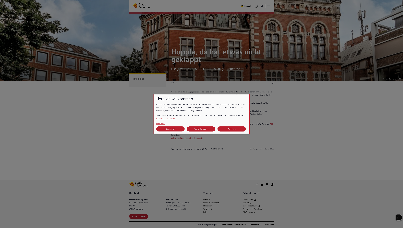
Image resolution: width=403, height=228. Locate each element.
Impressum (160, 123)
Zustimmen (170, 128)
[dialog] (201, 114)
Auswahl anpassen (201, 128)
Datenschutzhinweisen (165, 118)
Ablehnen (232, 128)
